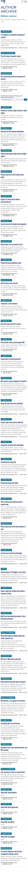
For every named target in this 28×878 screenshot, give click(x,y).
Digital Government (8, 53)
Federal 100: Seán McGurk (8, 837)
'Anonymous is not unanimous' (9, 303)
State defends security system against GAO (12, 342)
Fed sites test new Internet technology (11, 553)
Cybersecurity (6, 31)
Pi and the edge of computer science (11, 56)
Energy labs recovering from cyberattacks (12, 445)
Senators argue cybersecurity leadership (12, 422)
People (4, 569)
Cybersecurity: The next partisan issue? (12, 244)
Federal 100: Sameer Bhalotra (9, 792)
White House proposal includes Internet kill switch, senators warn (13, 637)
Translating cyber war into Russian (10, 723)
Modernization (6, 73)
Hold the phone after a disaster (9, 283)
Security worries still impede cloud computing (13, 224)
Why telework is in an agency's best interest (13, 701)
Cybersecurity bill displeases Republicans (12, 131)
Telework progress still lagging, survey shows (13, 572)
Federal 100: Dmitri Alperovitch (9, 807)
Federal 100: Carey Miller (7, 822)
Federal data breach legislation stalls (11, 263)
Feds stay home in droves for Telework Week (13, 772)
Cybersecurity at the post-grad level (11, 359)
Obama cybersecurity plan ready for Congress (13, 682)
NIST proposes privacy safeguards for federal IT (14, 381)
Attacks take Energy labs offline (9, 483)
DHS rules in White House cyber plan (11, 659)
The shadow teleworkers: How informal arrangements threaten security (11, 852)
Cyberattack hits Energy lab (8, 462)
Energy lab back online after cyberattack (12, 403)
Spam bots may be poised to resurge (11, 324)
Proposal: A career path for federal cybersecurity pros (10, 200)
